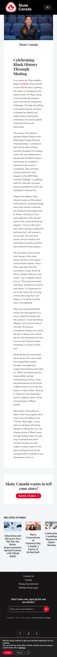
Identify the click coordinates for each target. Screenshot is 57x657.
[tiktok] (28, 633)
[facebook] (20, 633)
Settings (20, 653)
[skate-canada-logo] (18, 3)
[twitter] (36, 633)
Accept (7, 653)
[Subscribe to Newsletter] (46, 609)
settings (22, 648)
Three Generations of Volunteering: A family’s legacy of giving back (33, 543)
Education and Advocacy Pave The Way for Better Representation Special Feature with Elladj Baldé (12, 546)
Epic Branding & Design (41, 618)
